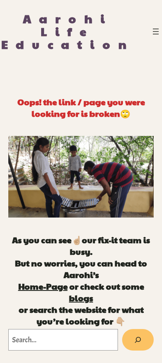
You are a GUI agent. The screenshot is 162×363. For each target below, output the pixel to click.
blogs (81, 298)
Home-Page (43, 286)
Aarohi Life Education (67, 31)
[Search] (138, 340)
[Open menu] (156, 31)
